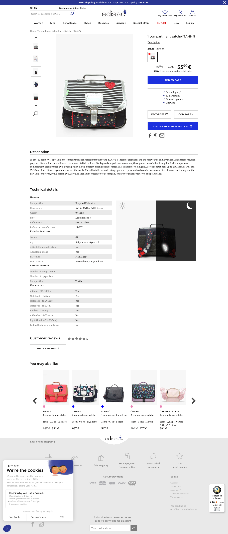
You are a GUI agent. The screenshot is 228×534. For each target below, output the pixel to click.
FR (31, 8)
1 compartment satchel (54, 414)
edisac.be (178, 509)
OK (133, 527)
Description (154, 42)
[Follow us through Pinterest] (155, 136)
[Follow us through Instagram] (41, 524)
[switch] (217, 509)
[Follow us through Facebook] (150, 136)
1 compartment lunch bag (114, 414)
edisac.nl (192, 509)
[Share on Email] (162, 136)
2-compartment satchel (84, 414)
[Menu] (223, 486)
